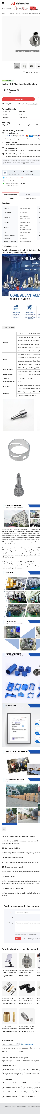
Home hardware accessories (10, 1048)
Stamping (25, 1069)
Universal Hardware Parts (10, 1069)
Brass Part (5, 1051)
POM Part (21, 1051)
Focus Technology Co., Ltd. (23, 1106)
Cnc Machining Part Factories (11, 1087)
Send (17, 939)
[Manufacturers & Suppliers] (20, 3)
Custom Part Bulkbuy (27, 1096)
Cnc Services (28, 1087)
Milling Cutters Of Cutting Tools (12, 1074)
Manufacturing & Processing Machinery (17, 13)
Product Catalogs (28, 1044)
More (3, 1100)
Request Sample (32, 104)
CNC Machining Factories (29, 1083)
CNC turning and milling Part (27, 1048)
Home (3, 13)
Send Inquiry (18, 99)
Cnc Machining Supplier (10, 1096)
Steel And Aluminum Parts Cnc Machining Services (17, 1092)
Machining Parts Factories (11, 1083)
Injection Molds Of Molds (32, 1074)
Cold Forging (35, 1069)
